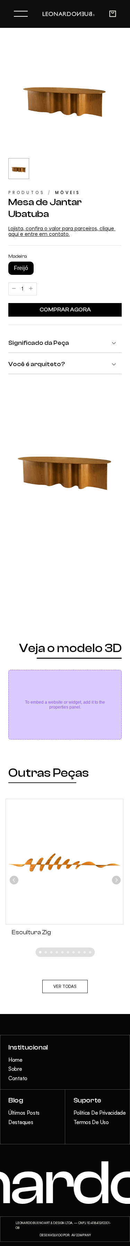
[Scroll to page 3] (51, 952)
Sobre (15, 1069)
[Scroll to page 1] (39, 952)
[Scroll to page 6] (68, 952)
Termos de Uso (91, 1122)
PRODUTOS (26, 192)
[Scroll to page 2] (46, 952)
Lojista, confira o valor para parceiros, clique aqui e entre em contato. (61, 231)
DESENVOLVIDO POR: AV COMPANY (65, 1235)
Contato (17, 1078)
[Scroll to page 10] (91, 952)
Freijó (21, 268)
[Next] (116, 880)
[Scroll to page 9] (84, 952)
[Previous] (14, 880)
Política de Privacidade (99, 1112)
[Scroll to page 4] (57, 952)
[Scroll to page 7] (73, 952)
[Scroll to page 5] (62, 952)
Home (15, 1060)
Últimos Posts (24, 1112)
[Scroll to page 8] (79, 952)
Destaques (20, 1122)
